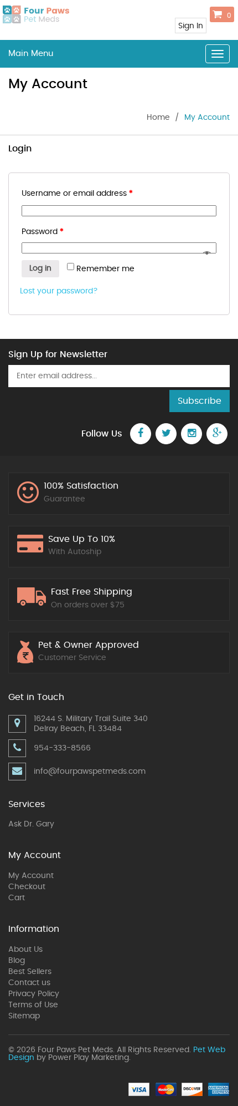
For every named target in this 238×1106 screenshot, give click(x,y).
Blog (16, 961)
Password (43, 232)
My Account (31, 876)
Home (158, 117)
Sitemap (24, 1016)
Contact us (29, 983)
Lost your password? (59, 291)
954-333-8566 (62, 748)
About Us (25, 949)
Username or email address (77, 193)
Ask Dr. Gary (31, 824)
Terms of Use (33, 1005)
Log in (40, 268)
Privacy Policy (33, 994)
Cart (16, 898)
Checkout (26, 887)
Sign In (190, 26)
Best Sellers (29, 972)
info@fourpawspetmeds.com (90, 771)
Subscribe (199, 401)
